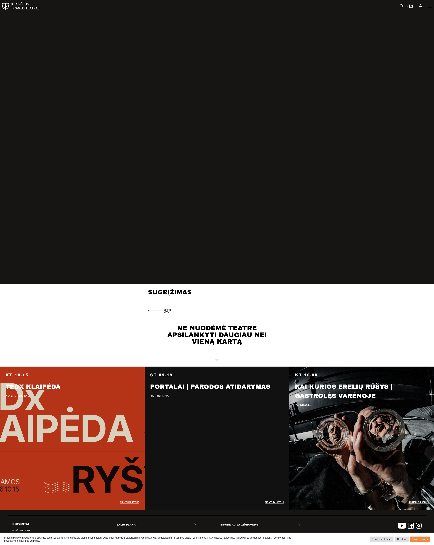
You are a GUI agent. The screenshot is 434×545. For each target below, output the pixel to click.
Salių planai (126, 524)
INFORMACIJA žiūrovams (239, 524)
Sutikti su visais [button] (420, 539)
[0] (411, 6)
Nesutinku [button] (402, 539)
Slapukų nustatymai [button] (381, 539)
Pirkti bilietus (129, 502)
